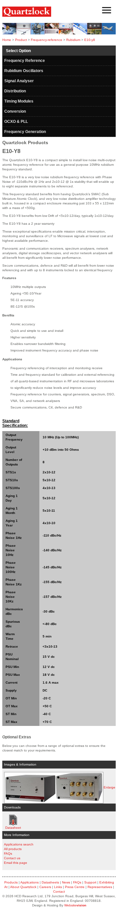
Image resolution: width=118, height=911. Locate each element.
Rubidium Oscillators (23, 70)
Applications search (18, 844)
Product (21, 40)
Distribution (15, 91)
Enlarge (109, 787)
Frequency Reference (24, 60)
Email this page (15, 862)
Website (75, 905)
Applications (29, 882)
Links (58, 887)
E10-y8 (89, 40)
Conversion (15, 111)
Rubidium (73, 40)
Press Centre (75, 887)
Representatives (100, 887)
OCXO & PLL (16, 121)
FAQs (8, 853)
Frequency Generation (25, 131)
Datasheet (13, 820)
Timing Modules (18, 101)
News (66, 882)
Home (6, 40)
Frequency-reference (46, 40)
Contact (59, 891)
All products (13, 849)
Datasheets (50, 882)
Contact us (12, 858)
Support (90, 882)
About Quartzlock (23, 887)
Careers (45, 887)
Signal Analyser (19, 81)
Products (11, 882)
